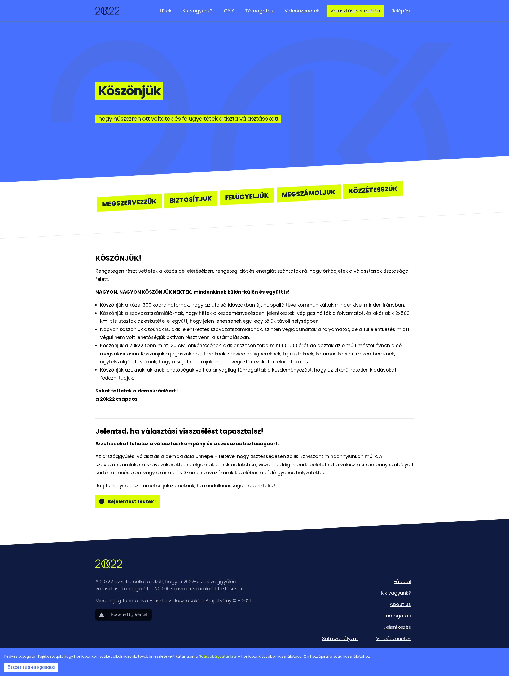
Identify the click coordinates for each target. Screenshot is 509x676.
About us (400, 604)
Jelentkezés (397, 627)
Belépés (400, 10)
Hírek (166, 10)
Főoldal (402, 581)
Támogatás (259, 10)
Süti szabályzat (340, 638)
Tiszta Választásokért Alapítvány (192, 600)
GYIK (229, 10)
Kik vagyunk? (198, 10)
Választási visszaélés (355, 10)
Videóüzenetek (301, 10)
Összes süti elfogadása (31, 667)
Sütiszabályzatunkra (217, 656)
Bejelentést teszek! (132, 501)
